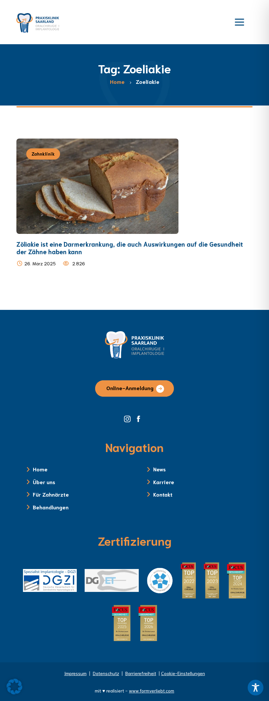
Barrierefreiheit (140, 673)
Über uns (44, 481)
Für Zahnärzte (51, 494)
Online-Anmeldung (130, 387)
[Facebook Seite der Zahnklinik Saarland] (140, 418)
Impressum (75, 673)
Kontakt (163, 494)
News (159, 468)
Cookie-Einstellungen (183, 673)
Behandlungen (51, 506)
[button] (14, 686)
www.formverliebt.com (151, 690)
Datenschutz (106, 673)
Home (40, 468)
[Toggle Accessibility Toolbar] (255, 687)
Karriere (163, 481)
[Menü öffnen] (239, 21)
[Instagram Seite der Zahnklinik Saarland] (129, 418)
